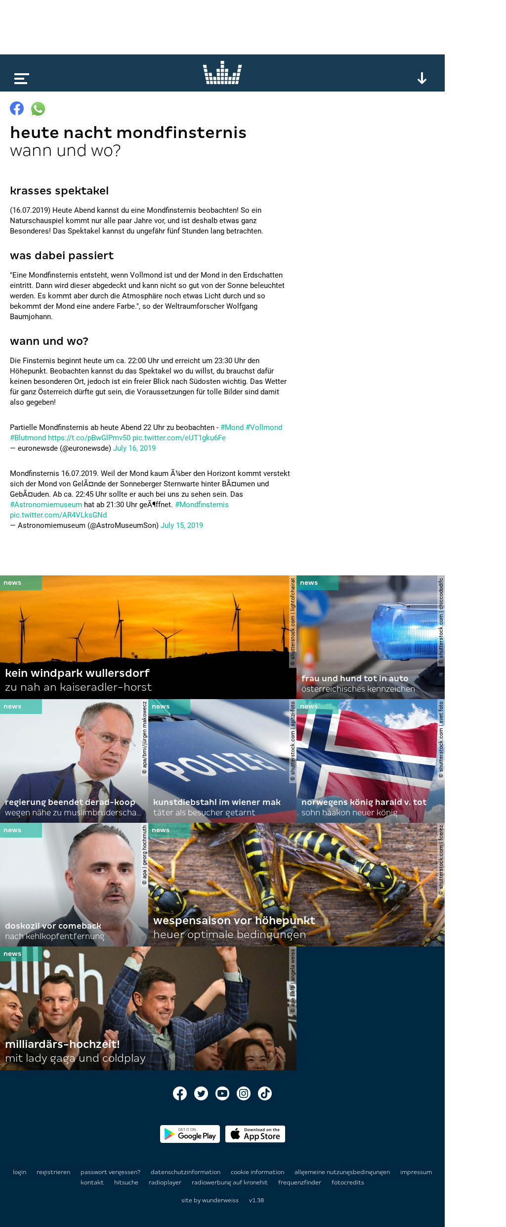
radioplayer (166, 1182)
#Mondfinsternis (202, 504)
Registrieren (53, 1172)
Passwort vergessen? (110, 1172)
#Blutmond (28, 437)
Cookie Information (258, 1172)
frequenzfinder (300, 1182)
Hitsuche (127, 1182)
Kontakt (93, 1182)
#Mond (232, 427)
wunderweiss (220, 1200)
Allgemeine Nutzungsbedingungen (343, 1172)
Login (19, 1172)
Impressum (416, 1172)
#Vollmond (264, 427)
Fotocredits (348, 1182)
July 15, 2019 (182, 525)
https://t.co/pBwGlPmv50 (89, 437)
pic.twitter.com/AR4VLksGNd (58, 515)
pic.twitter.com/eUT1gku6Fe (179, 437)
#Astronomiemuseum (46, 504)
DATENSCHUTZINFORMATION (186, 1172)
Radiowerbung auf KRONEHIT (230, 1182)
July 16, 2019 (134, 448)
